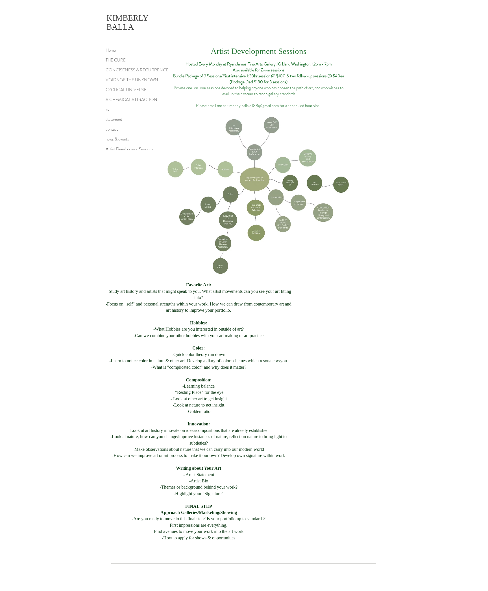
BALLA (120, 26)
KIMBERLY (127, 17)
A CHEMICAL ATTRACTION (131, 99)
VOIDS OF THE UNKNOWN (132, 80)
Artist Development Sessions (129, 149)
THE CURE (116, 60)
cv (107, 109)
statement (114, 119)
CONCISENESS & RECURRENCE (137, 70)
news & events (117, 139)
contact (112, 129)
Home (111, 50)
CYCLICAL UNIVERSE (126, 90)
